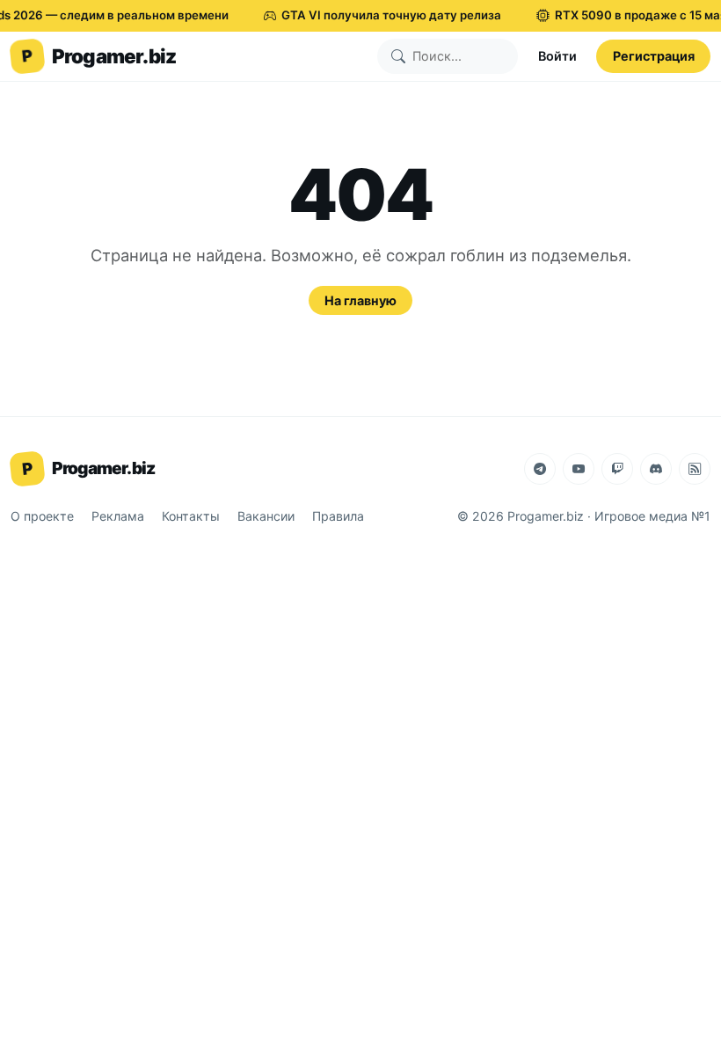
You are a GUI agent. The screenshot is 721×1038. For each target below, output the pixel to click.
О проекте (42, 515)
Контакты (191, 515)
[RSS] (694, 469)
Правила (338, 515)
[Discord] (656, 469)
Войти (557, 55)
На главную (360, 300)
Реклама (117, 515)
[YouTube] (578, 469)
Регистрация (654, 55)
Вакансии (266, 515)
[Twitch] (617, 469)
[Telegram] (540, 469)
